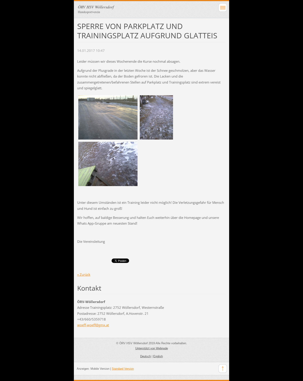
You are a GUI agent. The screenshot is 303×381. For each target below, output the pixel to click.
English (158, 356)
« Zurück (83, 274)
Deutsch (145, 356)
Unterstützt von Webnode (151, 348)
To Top (222, 368)
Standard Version (123, 368)
